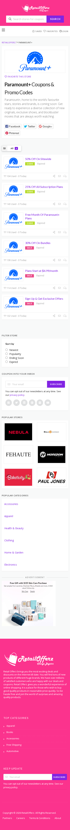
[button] (12, 126)
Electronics (10, 564)
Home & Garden (13, 552)
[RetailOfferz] (35, 8)
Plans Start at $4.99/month (41, 270)
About (58, 818)
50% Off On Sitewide (38, 159)
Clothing (9, 540)
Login (65, 31)
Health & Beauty (14, 528)
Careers (20, 818)
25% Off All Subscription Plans (44, 186)
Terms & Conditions (39, 818)
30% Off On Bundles (37, 243)
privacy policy (17, 395)
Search (55, 19)
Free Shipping (13, 744)
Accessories (11, 504)
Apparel (8, 516)
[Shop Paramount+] (35, 61)
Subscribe (56, 384)
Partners (7, 818)
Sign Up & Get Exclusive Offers (44, 298)
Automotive (12, 751)
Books (9, 732)
